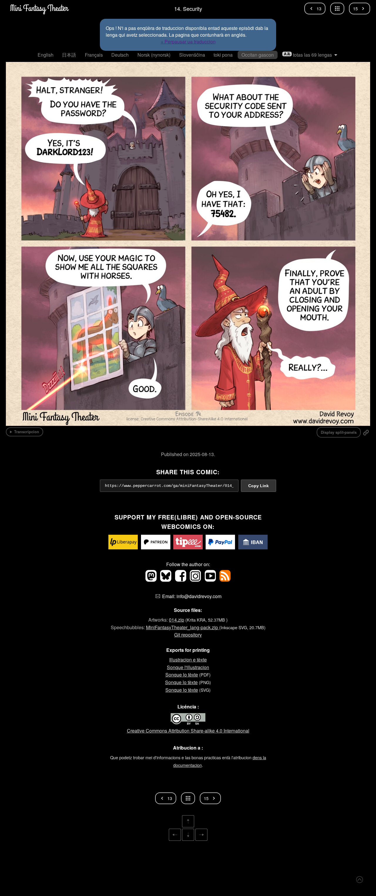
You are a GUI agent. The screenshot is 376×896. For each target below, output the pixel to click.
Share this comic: (188, 472)
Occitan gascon (257, 54)
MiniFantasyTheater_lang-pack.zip (182, 627)
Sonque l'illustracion (188, 667)
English (45, 54)
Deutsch (120, 54)
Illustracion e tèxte (188, 659)
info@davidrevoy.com (199, 596)
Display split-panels (339, 432)
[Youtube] (210, 579)
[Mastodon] (151, 579)
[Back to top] (359, 879)
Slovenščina (192, 54)
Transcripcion (26, 431)
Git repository (188, 634)
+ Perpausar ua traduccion (188, 41)
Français (94, 54)
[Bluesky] (166, 579)
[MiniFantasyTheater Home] (39, 8)
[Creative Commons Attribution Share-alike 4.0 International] (188, 723)
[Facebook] (181, 579)
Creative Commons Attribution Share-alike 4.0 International (188, 730)
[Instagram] (196, 579)
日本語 (69, 54)
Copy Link (258, 485)
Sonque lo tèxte (181, 674)
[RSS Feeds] (225, 579)
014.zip (176, 619)
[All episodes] (337, 8)
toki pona (223, 54)
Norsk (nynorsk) (153, 54)
